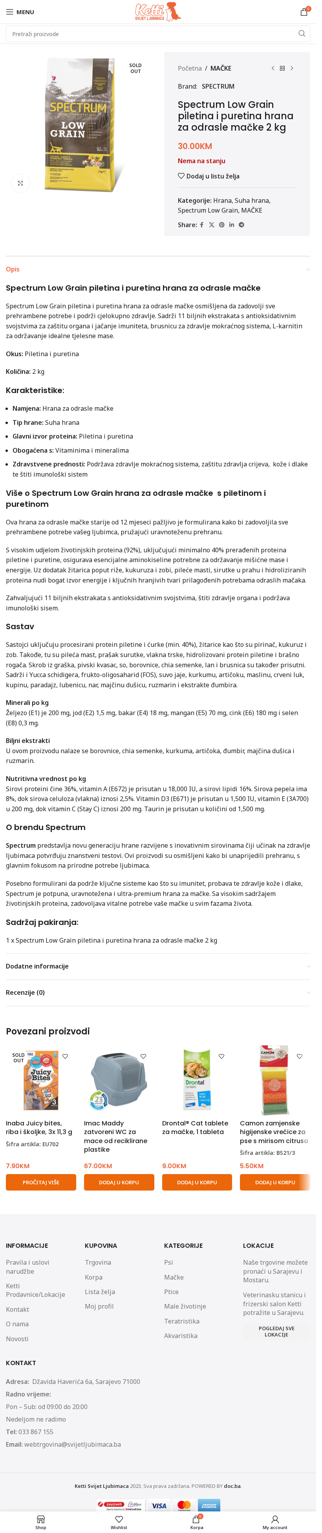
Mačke (174, 1277)
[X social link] (212, 225)
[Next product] (291, 68)
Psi (168, 1262)
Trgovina (98, 1262)
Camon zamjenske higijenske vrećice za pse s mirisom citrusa (274, 1132)
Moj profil (99, 1306)
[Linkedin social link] (231, 225)
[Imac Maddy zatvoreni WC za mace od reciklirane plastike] (119, 1080)
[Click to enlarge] (20, 183)
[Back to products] (282, 68)
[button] (119, 1182)
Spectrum (218, 86)
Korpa (93, 1277)
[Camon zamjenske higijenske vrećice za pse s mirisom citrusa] (275, 1080)
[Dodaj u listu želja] (65, 1056)
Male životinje (185, 1306)
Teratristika (181, 1321)
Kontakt (17, 1309)
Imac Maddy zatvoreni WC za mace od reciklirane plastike (115, 1136)
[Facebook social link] (202, 225)
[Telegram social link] (241, 225)
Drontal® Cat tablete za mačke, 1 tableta (195, 1127)
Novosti (17, 1339)
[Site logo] (158, 11)
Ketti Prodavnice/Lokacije (35, 1290)
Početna (190, 68)
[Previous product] (273, 68)
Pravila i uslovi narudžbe (27, 1266)
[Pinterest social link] (222, 225)
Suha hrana (252, 200)
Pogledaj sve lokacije (277, 1331)
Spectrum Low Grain (208, 210)
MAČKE (220, 68)
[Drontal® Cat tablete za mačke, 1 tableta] (197, 1080)
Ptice (171, 1291)
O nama (17, 1324)
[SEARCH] (302, 33)
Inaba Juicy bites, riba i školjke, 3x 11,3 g (39, 1127)
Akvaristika (181, 1335)
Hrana (222, 200)
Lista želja (100, 1291)
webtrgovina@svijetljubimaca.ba (72, 1444)
